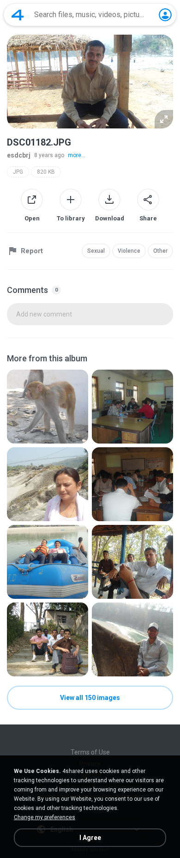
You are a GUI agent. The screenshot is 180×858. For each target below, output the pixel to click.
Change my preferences (44, 817)
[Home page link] (17, 14)
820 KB (46, 172)
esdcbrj (18, 155)
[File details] (47, 407)
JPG (18, 172)
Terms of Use (90, 752)
